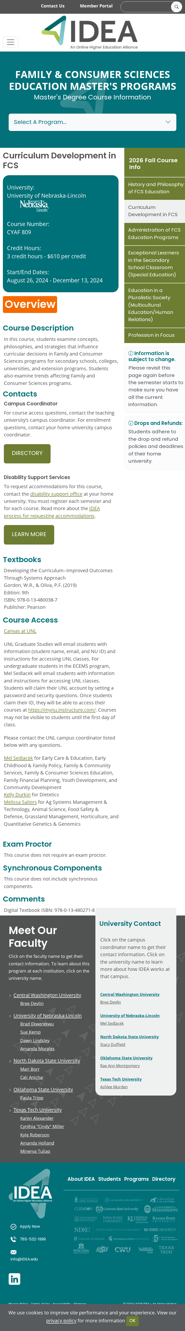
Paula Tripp (31, 1098)
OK (132, 1321)
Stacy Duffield (112, 1044)
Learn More (29, 534)
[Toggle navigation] (10, 42)
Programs (136, 1179)
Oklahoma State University (43, 1089)
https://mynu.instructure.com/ (62, 710)
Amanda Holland (37, 1143)
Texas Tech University (37, 1109)
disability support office (56, 494)
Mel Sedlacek (18, 758)
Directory (27, 453)
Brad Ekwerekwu (37, 1024)
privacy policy (61, 1321)
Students (109, 1179)
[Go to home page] (89, 32)
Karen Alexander (36, 1118)
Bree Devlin (32, 1003)
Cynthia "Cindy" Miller (42, 1126)
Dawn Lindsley (35, 1040)
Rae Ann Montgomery (120, 1065)
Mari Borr (30, 1069)
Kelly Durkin (17, 794)
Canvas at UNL (20, 631)
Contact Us (53, 6)
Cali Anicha (31, 1077)
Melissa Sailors (20, 802)
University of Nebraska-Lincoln (47, 1015)
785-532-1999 (33, 1239)
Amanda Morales (37, 1049)
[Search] (176, 7)
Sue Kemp (30, 1032)
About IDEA (81, 1179)
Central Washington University (47, 995)
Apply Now (30, 1227)
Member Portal (96, 6)
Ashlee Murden (114, 1086)
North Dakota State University (46, 1060)
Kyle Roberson (34, 1135)
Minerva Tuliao (35, 1151)
